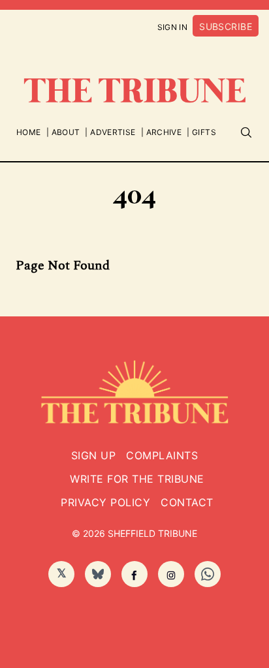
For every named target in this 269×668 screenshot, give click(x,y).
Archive (164, 132)
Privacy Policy (105, 502)
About (66, 132)
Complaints (162, 455)
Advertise (112, 132)
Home (28, 132)
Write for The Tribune (137, 478)
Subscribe (225, 26)
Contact (187, 502)
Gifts (204, 132)
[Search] (246, 132)
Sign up (93, 455)
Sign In (172, 27)
